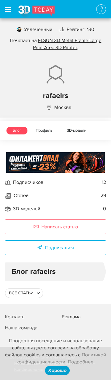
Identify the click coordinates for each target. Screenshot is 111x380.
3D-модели (76, 130)
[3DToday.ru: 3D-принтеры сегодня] (36, 12)
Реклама (18, 164)
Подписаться (59, 248)
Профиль (44, 130)
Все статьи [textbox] (21, 293)
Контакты (15, 317)
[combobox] (24, 293)
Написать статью (59, 227)
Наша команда (21, 328)
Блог (17, 130)
